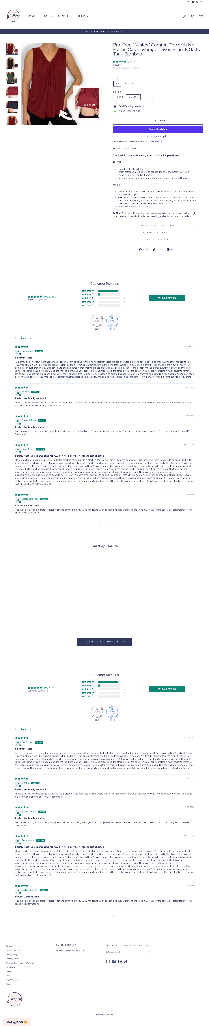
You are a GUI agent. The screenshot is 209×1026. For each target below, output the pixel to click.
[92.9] (97, 321)
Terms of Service (13, 950)
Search (9, 946)
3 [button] (105, 524)
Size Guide (10, 967)
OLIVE (147, 97)
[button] (120, 61)
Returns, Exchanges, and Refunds (20, 963)
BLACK (119, 97)
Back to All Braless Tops (107, 642)
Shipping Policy (12, 959)
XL (147, 83)
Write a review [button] (167, 297)
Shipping (116, 68)
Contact (9, 971)
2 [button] (101, 524)
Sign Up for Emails (13, 980)
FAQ (7, 976)
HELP (81, 16)
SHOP (46, 16)
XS (117, 83)
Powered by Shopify (104, 1014)
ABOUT (64, 16)
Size (116, 78)
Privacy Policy (11, 955)
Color (117, 92)
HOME (31, 16)
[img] (21, 347)
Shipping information (158, 232)
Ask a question (158, 240)
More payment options (158, 136)
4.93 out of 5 (50, 296)
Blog (8, 984)
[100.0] (112, 321)
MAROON (133, 97)
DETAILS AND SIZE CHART (158, 225)
